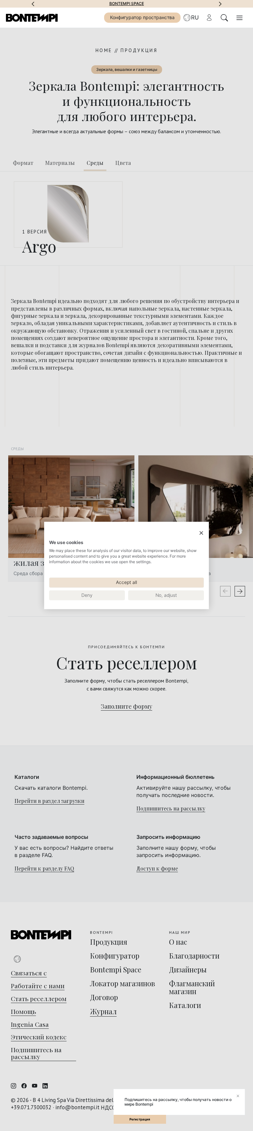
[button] (33, 3)
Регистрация (139, 1119)
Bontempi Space (126, 3)
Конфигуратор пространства (142, 17)
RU (195, 17)
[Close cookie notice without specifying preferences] (201, 533)
